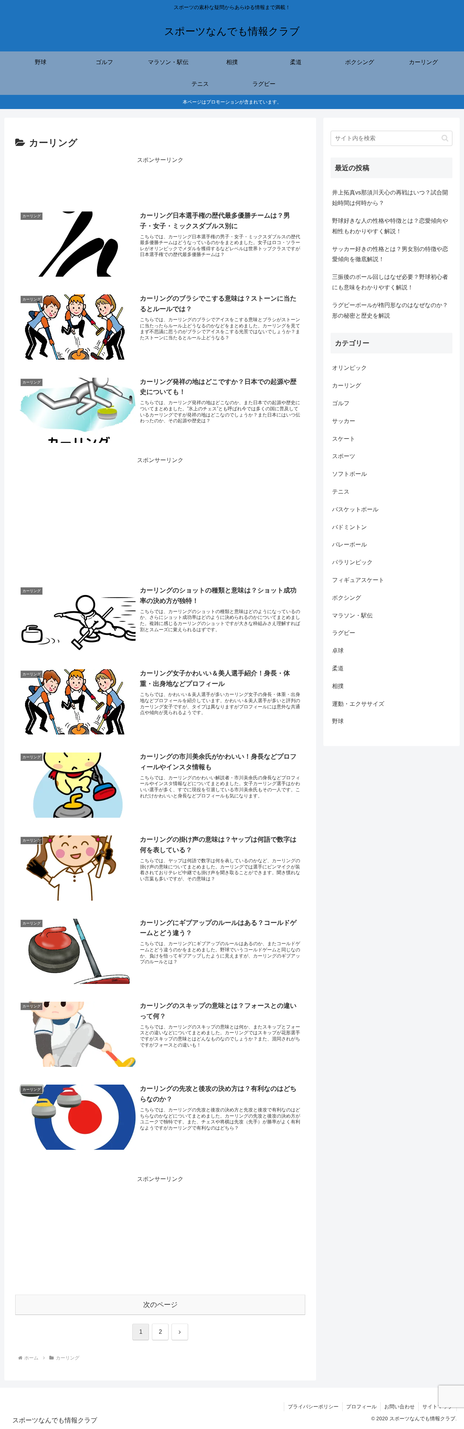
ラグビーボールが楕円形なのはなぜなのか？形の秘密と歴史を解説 (390, 310)
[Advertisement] (160, 181)
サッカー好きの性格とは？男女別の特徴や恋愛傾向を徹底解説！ (390, 254)
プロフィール (361, 1406)
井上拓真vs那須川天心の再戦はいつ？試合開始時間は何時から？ (390, 197)
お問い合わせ (399, 1406)
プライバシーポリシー (313, 1406)
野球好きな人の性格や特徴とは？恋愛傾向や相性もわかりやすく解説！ (390, 226)
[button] (445, 138)
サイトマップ (437, 1406)
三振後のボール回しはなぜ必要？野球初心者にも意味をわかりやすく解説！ (390, 282)
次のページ (160, 1304)
